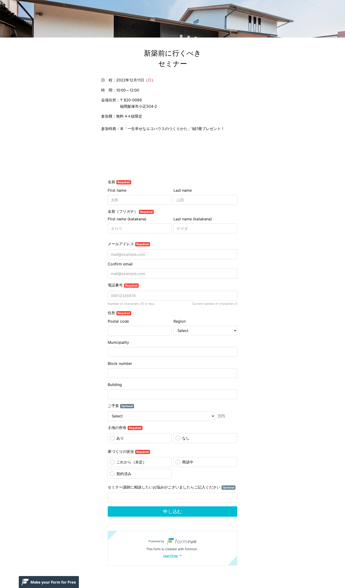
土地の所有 (124, 427)
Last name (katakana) (192, 219)
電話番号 (123, 285)
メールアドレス (128, 243)
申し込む (172, 511)
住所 (119, 312)
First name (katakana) (127, 219)
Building (115, 384)
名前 (119, 181)
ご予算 (120, 405)
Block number (120, 363)
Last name (182, 190)
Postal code (118, 321)
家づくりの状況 (128, 451)
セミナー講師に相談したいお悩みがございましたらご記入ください (171, 487)
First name (117, 190)
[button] (172, 548)
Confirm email (120, 264)
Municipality (118, 342)
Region (179, 321)
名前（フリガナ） (130, 211)
